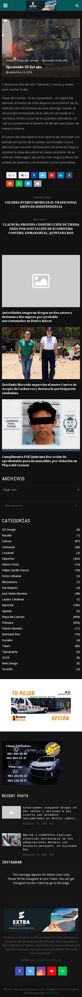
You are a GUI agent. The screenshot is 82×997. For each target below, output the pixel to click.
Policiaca (7, 622)
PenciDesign (52, 993)
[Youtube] (51, 971)
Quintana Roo (11, 634)
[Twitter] (30, 971)
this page (63, 883)
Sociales (7, 640)
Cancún (7, 541)
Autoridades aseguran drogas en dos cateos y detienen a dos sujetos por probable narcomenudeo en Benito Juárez (37, 317)
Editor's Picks (10, 564)
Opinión (7, 611)
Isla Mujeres (10, 588)
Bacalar (7, 535)
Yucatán (7, 669)
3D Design (9, 529)
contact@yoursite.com (48, 960)
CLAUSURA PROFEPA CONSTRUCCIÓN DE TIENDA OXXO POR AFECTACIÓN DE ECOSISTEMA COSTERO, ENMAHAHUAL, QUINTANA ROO (41, 229)
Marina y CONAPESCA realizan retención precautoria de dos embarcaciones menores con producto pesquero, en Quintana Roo (50, 842)
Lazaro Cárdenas (13, 599)
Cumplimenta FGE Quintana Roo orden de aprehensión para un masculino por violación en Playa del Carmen (39, 461)
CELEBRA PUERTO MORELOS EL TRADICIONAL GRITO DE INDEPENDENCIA (41, 205)
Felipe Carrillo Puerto (15, 570)
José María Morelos (14, 593)
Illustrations (9, 582)
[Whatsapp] (62, 971)
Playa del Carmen (13, 617)
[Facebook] (19, 971)
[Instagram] (41, 971)
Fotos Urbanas (11, 576)
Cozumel (8, 553)
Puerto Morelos (12, 628)
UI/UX (5, 657)
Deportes (8, 558)
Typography (10, 652)
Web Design (10, 663)
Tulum (6, 646)
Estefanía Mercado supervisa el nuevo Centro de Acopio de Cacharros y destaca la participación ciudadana (39, 389)
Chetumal (8, 547)
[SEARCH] (75, 506)
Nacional (7, 605)
